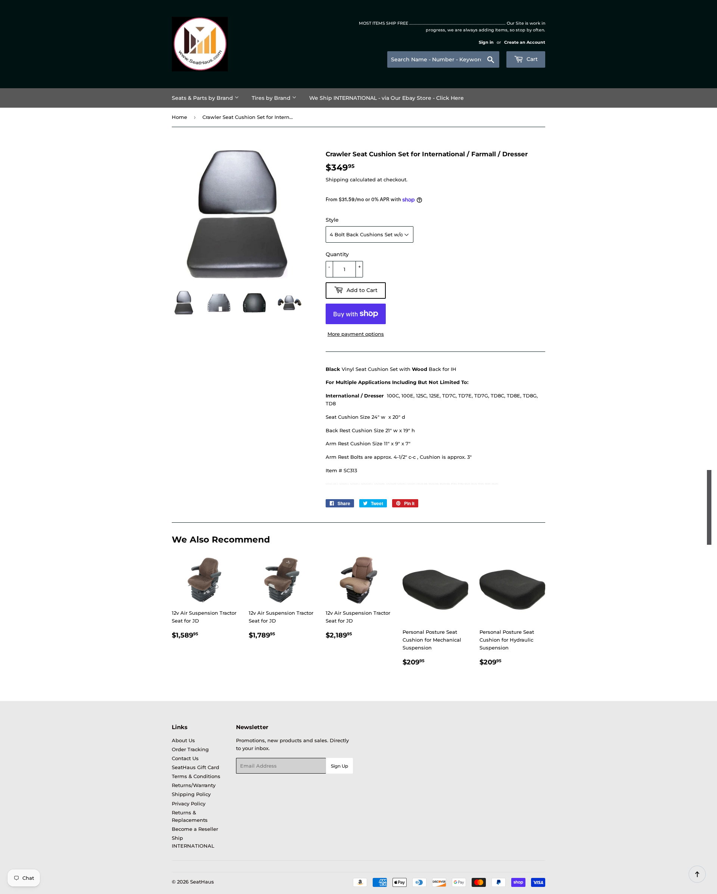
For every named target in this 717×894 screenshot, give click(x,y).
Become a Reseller (195, 829)
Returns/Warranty (193, 785)
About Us (183, 740)
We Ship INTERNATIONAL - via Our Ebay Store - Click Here (386, 98)
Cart (531, 59)
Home (179, 117)
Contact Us (185, 758)
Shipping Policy (191, 794)
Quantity (337, 254)
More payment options (356, 334)
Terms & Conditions (196, 776)
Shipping (337, 179)
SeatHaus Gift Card (195, 767)
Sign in (486, 42)
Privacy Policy (188, 804)
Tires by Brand (272, 98)
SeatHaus (202, 882)
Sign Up (339, 766)
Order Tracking (190, 749)
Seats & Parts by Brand (203, 98)
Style (332, 219)
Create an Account (524, 42)
